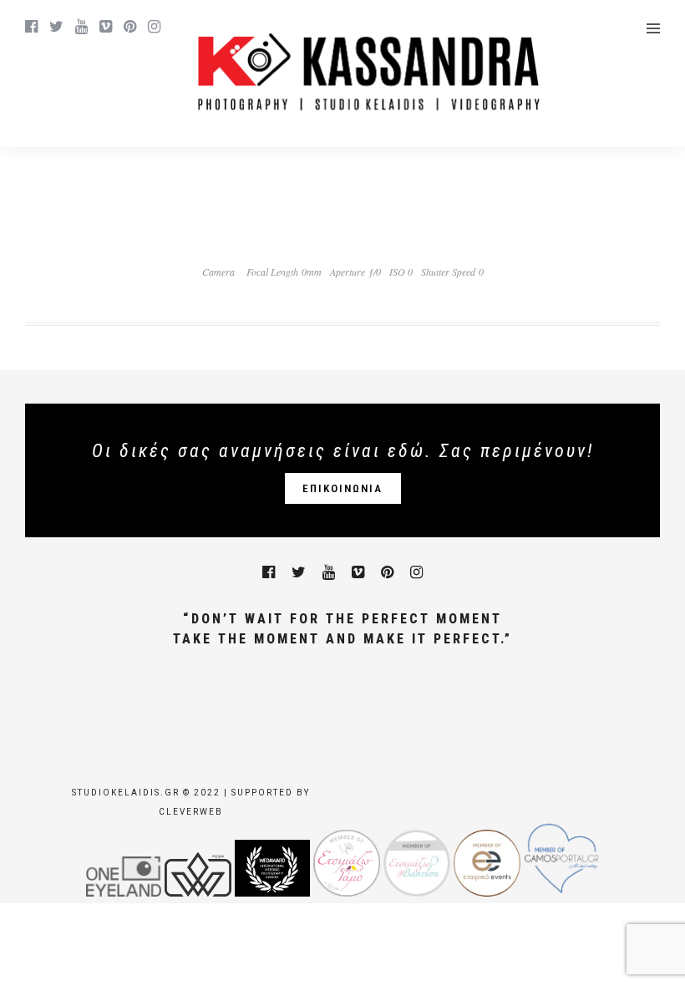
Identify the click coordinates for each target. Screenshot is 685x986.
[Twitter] (299, 572)
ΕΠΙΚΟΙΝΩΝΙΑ (342, 488)
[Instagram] (154, 26)
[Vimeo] (105, 26)
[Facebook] (268, 572)
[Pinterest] (130, 26)
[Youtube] (81, 26)
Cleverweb (191, 811)
